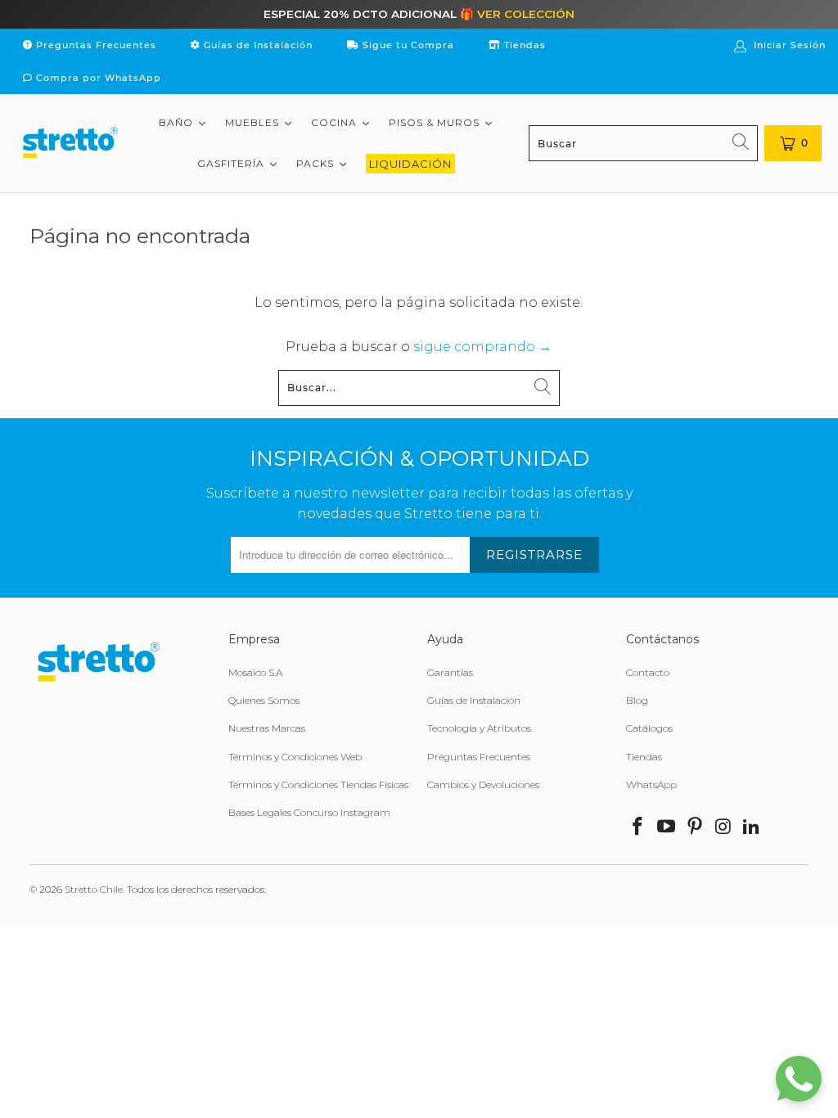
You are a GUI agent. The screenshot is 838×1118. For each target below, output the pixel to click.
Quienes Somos (264, 700)
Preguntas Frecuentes (94, 45)
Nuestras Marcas (266, 728)
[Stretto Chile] (69, 143)
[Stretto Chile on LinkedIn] (752, 827)
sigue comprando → (482, 346)
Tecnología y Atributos (479, 728)
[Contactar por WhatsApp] (799, 1079)
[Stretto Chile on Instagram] (723, 827)
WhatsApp (651, 784)
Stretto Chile (94, 889)
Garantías (450, 672)
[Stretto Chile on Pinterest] (695, 827)
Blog (637, 700)
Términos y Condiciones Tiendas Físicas (318, 784)
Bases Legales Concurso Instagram (309, 812)
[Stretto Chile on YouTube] (667, 827)
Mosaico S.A (255, 672)
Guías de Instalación (256, 45)
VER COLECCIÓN (525, 13)
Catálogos (649, 728)
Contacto (647, 672)
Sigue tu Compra (406, 45)
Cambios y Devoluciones (483, 784)
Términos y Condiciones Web (295, 757)
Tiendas (523, 45)
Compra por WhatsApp (97, 77)
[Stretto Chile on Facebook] (638, 827)
